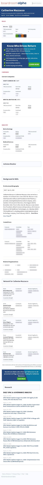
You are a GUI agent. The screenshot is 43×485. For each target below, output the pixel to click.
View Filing (6, 216)
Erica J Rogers (7, 322)
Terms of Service (6, 474)
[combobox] (37, 3)
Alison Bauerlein (7, 290)
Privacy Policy (16, 474)
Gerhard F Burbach (8, 337)
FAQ (23, 474)
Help (27, 474)
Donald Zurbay (7, 305)
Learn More (34, 64)
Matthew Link (7, 354)
